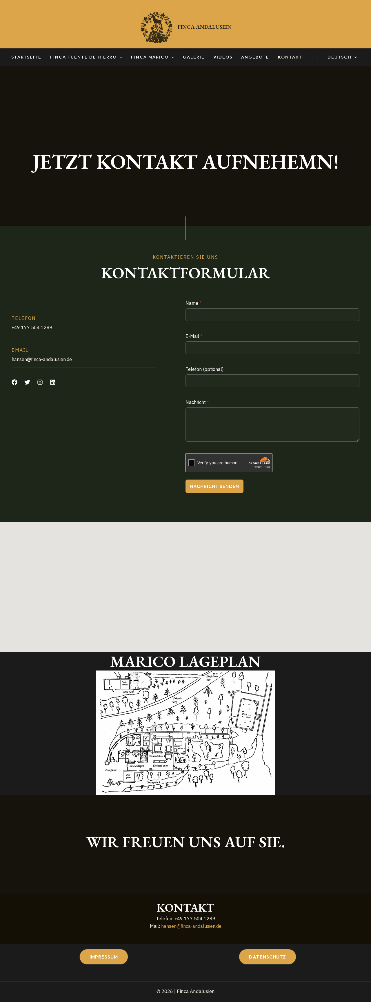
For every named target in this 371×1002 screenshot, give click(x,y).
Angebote (255, 57)
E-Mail (194, 336)
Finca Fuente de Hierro (83, 57)
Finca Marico (150, 57)
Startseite (26, 57)
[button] (119, 57)
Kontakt (290, 57)
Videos (222, 57)
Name (193, 303)
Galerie (194, 57)
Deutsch (340, 57)
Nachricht (197, 402)
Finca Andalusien (205, 26)
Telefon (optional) (204, 369)
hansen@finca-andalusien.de (191, 926)
